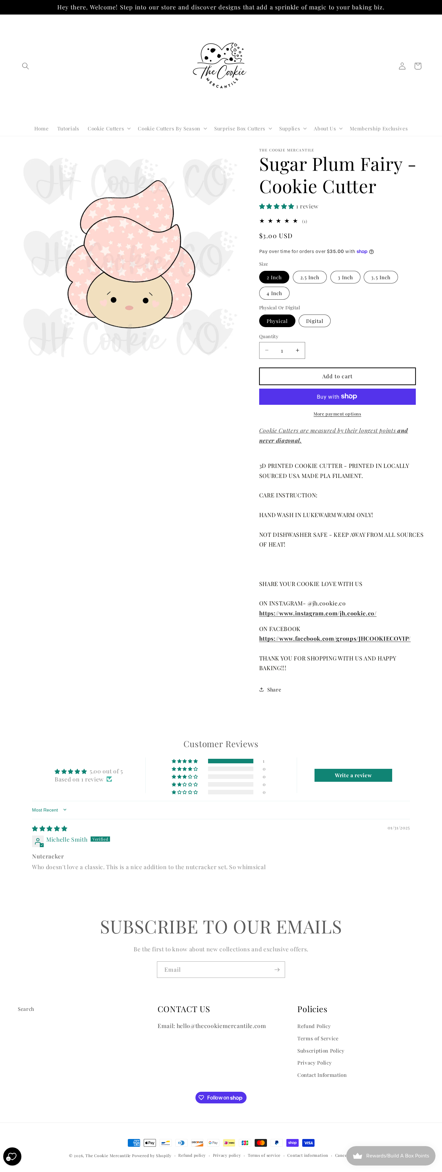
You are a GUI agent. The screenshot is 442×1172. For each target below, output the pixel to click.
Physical (277, 320)
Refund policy (192, 1155)
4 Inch (274, 293)
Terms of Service (318, 1038)
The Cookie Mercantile (108, 1155)
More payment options (337, 413)
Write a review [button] (353, 775)
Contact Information (322, 1074)
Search (26, 1008)
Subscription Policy (321, 1050)
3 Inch (345, 276)
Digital (315, 320)
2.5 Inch (310, 276)
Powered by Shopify (151, 1155)
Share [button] (274, 689)
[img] (49, 828)
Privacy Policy (314, 1062)
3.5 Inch (381, 276)
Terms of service (264, 1155)
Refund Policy (314, 1026)
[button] (25, 66)
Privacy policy (227, 1155)
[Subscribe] (277, 969)
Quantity (269, 336)
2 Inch (274, 276)
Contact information (307, 1155)
